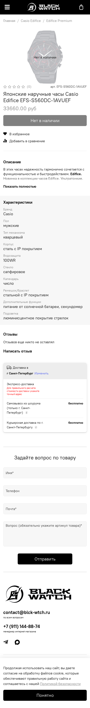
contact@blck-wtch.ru (26, 612)
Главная (9, 20)
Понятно (45, 695)
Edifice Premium (59, 20)
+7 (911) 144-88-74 (21, 626)
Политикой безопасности (60, 683)
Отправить (45, 559)
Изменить (41, 373)
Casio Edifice (31, 20)
